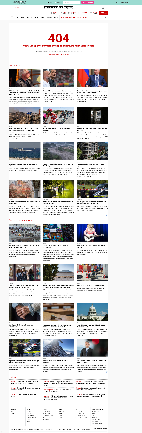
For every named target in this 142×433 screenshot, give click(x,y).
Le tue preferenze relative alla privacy (81, 429)
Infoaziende (46, 419)
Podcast (13, 413)
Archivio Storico (47, 413)
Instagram (61, 413)
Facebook (61, 411)
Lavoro (28, 419)
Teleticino (94, 413)
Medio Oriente (77, 17)
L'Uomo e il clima (65, 17)
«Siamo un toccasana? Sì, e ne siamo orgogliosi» (58, 390)
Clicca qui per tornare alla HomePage (59, 54)
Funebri (28, 421)
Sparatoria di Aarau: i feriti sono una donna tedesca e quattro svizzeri (90, 395)
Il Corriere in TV (46, 417)
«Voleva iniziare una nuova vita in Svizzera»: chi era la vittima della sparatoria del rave (58, 397)
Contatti (29, 411)
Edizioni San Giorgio (48, 415)
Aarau (85, 17)
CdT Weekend (46, 411)
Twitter (61, 415)
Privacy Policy (60, 429)
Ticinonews (94, 417)
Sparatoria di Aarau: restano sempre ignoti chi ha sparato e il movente (90, 382)
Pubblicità (29, 413)
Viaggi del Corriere (31, 417)
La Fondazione (95, 411)
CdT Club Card (30, 415)
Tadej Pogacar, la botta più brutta (23, 395)
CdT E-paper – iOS (80, 415)
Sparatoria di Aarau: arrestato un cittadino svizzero (25, 389)
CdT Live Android (80, 413)
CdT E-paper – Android (81, 417)
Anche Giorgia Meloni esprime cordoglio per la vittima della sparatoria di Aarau (58, 383)
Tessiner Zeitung (96, 419)
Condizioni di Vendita (97, 423)
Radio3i (93, 415)
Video (12, 411)
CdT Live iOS (79, 411)
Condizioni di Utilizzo (97, 421)
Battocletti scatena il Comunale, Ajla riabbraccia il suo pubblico (25, 382)
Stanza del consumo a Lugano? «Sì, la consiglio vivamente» (90, 389)
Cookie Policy (68, 429)
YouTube (61, 417)
